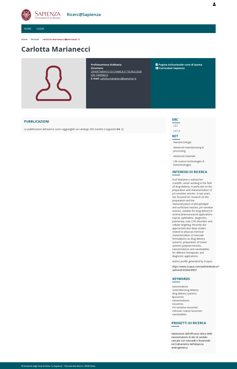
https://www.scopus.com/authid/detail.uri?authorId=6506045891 (195, 268)
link (119, 129)
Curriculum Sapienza (172, 68)
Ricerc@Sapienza (84, 14)
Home (27, 28)
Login (40, 28)
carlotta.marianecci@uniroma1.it (118, 78)
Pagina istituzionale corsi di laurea (180, 64)
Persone (35, 39)
